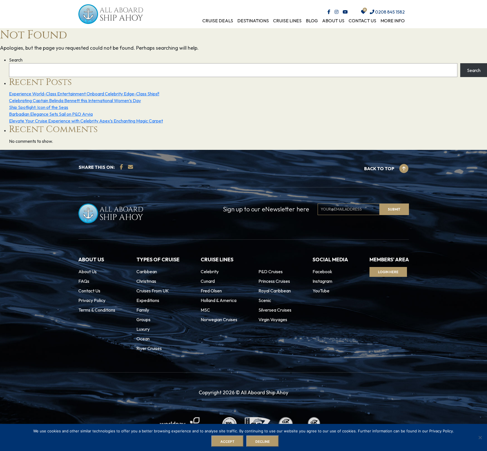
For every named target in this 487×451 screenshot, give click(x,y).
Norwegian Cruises (219, 319)
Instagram (322, 281)
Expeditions (147, 300)
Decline (262, 441)
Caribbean (146, 271)
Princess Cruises (274, 281)
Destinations (253, 20)
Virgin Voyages (272, 319)
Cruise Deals (217, 20)
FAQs (83, 281)
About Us (333, 20)
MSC (205, 310)
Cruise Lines (287, 20)
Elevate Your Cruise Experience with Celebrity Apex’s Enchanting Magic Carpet (86, 121)
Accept (227, 441)
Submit (394, 209)
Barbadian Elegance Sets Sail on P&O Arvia (51, 114)
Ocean (143, 338)
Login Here (388, 272)
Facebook (322, 271)
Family (142, 310)
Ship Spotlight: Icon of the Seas (38, 107)
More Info (392, 20)
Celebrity (210, 271)
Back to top (379, 168)
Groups (143, 319)
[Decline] (480, 437)
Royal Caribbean (274, 291)
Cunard (208, 281)
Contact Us (362, 20)
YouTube (321, 291)
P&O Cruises (270, 271)
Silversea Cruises (274, 310)
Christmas (146, 281)
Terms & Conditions (96, 310)
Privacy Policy (91, 300)
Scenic (264, 300)
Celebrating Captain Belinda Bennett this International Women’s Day (75, 100)
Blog (312, 20)
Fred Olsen (211, 291)
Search (16, 60)
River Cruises (149, 348)
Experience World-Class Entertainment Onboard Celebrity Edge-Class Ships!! (84, 94)
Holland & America (218, 300)
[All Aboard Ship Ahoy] (110, 13)
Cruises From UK (152, 291)
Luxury (143, 329)
